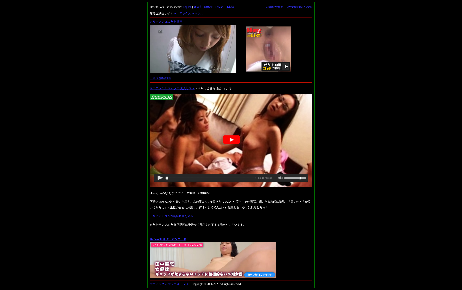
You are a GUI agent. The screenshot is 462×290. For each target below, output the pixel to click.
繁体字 (197, 6)
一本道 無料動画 (160, 78)
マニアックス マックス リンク (169, 283)
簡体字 (208, 6)
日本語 (229, 6)
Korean (219, 6)
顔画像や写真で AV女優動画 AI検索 (289, 6)
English (187, 6)
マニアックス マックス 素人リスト (172, 88)
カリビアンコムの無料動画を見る (171, 216)
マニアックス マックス (188, 13)
